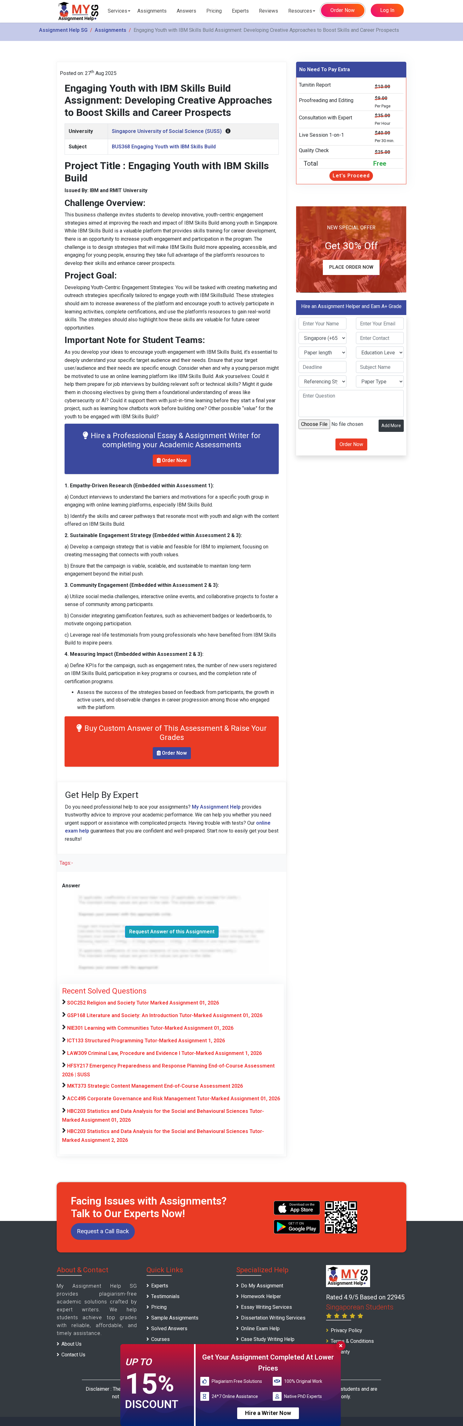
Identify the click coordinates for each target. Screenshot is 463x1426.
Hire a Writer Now (268, 1413)
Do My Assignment (262, 1286)
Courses (160, 1339)
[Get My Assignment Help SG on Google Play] (297, 1227)
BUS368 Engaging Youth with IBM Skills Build (164, 147)
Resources (300, 11)
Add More (391, 425)
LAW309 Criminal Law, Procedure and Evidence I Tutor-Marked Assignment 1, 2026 (164, 1053)
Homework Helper (261, 1296)
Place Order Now (351, 267)
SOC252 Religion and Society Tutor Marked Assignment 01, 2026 (143, 1003)
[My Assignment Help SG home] (79, 11)
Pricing (214, 11)
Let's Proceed (351, 176)
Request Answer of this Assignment (171, 932)
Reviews (268, 11)
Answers (186, 11)
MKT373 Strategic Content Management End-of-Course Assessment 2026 (155, 1086)
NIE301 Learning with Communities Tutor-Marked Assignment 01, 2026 (150, 1028)
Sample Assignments (174, 1318)
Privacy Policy (346, 1330)
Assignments (152, 11)
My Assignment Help (216, 807)
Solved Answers (169, 1329)
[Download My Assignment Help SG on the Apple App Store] (297, 1208)
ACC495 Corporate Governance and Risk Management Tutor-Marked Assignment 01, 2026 (173, 1099)
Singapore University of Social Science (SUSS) (167, 131)
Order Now (342, 10)
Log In (387, 10)
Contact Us (73, 1355)
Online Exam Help (260, 1329)
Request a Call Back (103, 1231)
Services (117, 11)
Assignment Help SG (63, 30)
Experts (240, 11)
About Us (71, 1344)
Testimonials (165, 1296)
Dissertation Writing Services (273, 1318)
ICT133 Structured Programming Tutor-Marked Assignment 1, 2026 (146, 1041)
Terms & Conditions (352, 1341)
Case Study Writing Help (267, 1339)
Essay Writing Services (266, 1307)
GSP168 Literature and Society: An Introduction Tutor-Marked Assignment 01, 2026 (164, 1015)
